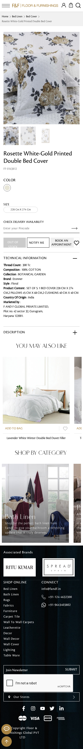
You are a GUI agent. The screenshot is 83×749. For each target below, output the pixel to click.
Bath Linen (11, 594)
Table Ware (11, 655)
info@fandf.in (51, 589)
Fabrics (8, 605)
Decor (7, 633)
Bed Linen (17, 16)
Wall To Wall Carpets (18, 622)
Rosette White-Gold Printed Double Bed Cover (27, 21)
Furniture (10, 611)
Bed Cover (31, 16)
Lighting (9, 650)
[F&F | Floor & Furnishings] (35, 5)
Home (5, 16)
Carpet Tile (11, 616)
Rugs (6, 600)
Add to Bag (14, 428)
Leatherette (12, 627)
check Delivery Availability (23, 222)
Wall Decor (11, 638)
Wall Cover (11, 644)
